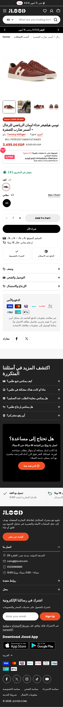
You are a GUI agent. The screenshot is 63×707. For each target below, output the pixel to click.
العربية (6, 655)
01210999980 (14, 567)
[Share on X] (27, 339)
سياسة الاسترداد (50, 689)
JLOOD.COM (19, 701)
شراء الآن (31, 229)
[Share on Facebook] (17, 339)
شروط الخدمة (10, 694)
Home (6, 37)
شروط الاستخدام (20, 625)
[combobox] (31, 20)
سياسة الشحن (31, 689)
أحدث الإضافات (21, 37)
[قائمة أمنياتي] (45, 11)
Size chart (54, 195)
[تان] (6, 187)
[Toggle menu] (5, 11)
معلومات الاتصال (29, 694)
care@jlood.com (17, 561)
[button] (5, 30)
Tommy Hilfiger (16, 134)
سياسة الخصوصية (11, 689)
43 (6, 203)
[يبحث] (56, 20)
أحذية (40, 134)
